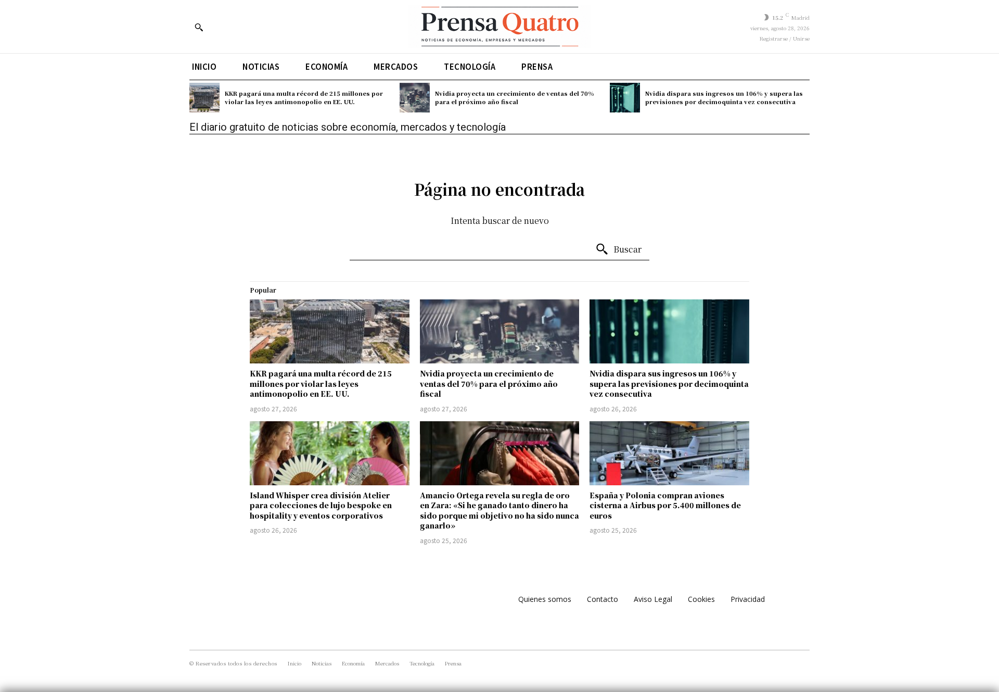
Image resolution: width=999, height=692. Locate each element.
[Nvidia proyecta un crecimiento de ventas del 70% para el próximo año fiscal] (415, 98)
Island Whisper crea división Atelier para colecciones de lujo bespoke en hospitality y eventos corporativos (321, 505)
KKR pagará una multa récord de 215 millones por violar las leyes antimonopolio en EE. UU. (304, 97)
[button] (198, 27)
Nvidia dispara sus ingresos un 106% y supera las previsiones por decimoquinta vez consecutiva (724, 97)
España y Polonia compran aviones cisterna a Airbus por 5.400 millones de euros (665, 505)
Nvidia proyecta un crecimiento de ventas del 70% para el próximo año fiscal (514, 97)
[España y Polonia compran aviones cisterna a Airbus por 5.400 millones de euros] (669, 453)
